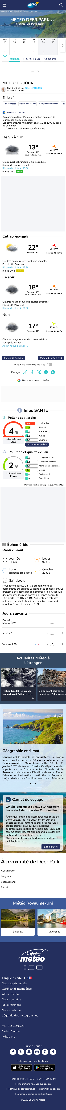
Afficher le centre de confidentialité (34, 1094)
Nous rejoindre (11, 1005)
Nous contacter (11, 1010)
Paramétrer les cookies (49, 1089)
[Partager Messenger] (46, 372)
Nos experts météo (14, 983)
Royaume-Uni (13, 11)
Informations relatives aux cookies (34, 1083)
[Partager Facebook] (32, 372)
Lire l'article (51, 847)
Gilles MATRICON (33, 88)
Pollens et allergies (22, 418)
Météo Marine (11, 1031)
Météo (3, 11)
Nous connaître (11, 999)
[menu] (5, 4)
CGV (39, 1078)
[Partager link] (25, 372)
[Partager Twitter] (39, 372)
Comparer (50, 59)
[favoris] (53, 19)
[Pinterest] (45, 1052)
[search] (61, 4)
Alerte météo (10, 994)
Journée (15, 59)
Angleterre (24, 11)
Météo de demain (13, 358)
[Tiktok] (53, 1052)
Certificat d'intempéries (17, 989)
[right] (62, 45)
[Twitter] (21, 1052)
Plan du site (50, 1078)
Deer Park (33, 11)
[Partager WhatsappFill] (53, 372)
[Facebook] (13, 1052)
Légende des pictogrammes (20, 1015)
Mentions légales (18, 1078)
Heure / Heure (32, 59)
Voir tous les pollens (37, 444)
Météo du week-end (51, 358)
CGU (31, 1078)
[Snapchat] (29, 1052)
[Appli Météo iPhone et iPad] (21, 1067)
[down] (33, 784)
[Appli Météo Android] (44, 1067)
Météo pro (8, 1036)
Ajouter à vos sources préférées (35, 380)
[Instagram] (37, 1052)
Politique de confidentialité (21, 1088)
